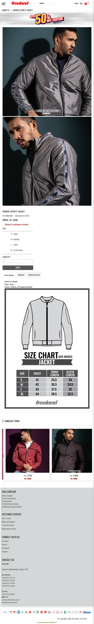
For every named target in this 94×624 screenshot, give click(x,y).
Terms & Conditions (9, 498)
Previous (4, 456)
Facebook (5, 541)
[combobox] (18, 261)
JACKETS (6, 10)
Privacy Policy (7, 501)
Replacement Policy (9, 528)
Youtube (5, 551)
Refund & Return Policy (10, 503)
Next (90, 456)
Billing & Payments (8, 521)
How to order (6, 518)
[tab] (9, 275)
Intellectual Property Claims (12, 506)
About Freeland (7, 495)
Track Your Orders (8, 525)
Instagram (5, 548)
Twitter (4, 544)
